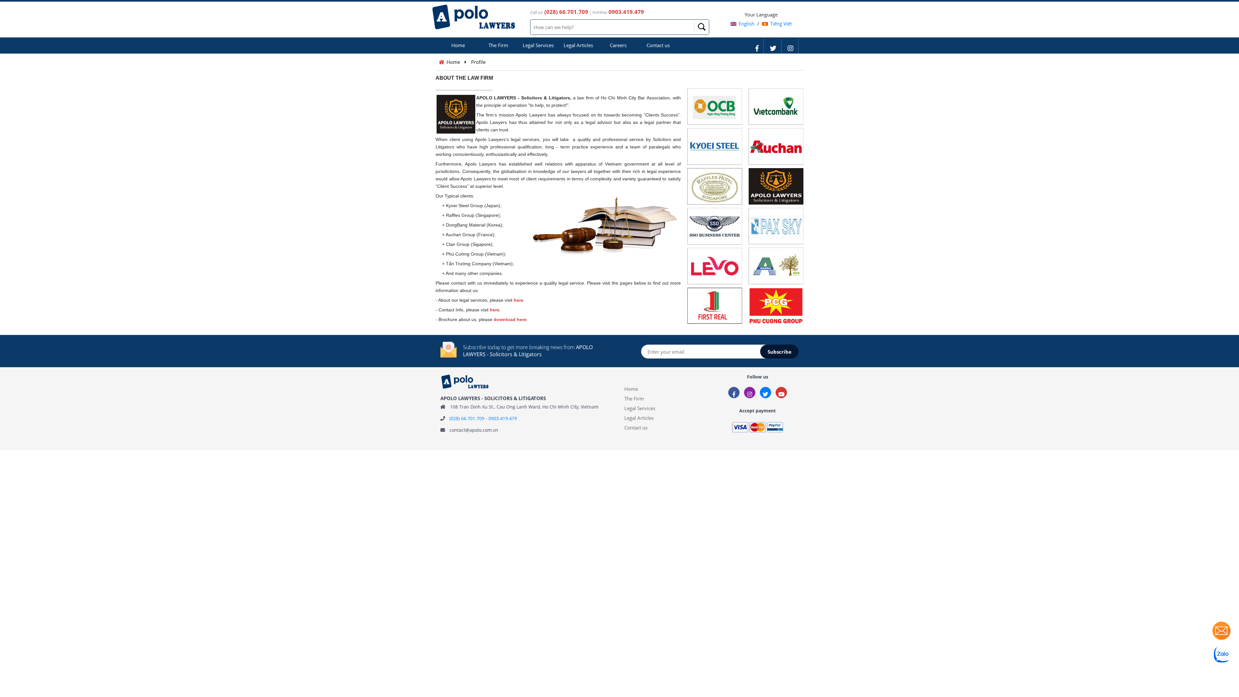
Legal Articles (578, 45)
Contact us (658, 45)
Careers (618, 45)
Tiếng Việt (781, 23)
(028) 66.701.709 (466, 418)
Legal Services (538, 45)
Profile (478, 62)
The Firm (498, 45)
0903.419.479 (503, 418)
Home (458, 45)
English (746, 23)
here (518, 300)
